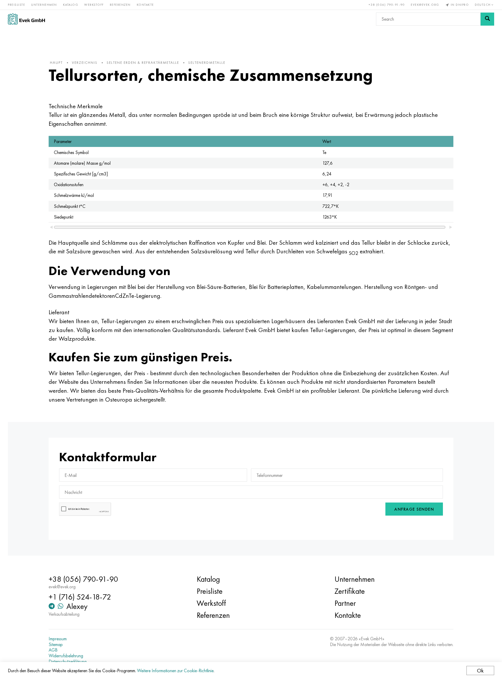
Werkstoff (94, 5)
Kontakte (145, 5)
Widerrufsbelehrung (66, 656)
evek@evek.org (425, 5)
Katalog (70, 5)
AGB (53, 650)
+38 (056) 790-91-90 (387, 5)
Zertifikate (349, 591)
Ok (480, 670)
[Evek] (26, 19)
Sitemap (56, 644)
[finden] (487, 19)
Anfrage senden (414, 509)
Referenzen (120, 5)
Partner (345, 603)
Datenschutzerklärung (68, 661)
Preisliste (16, 5)
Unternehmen (44, 5)
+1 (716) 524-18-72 (80, 597)
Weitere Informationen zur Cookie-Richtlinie (175, 670)
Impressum (58, 639)
